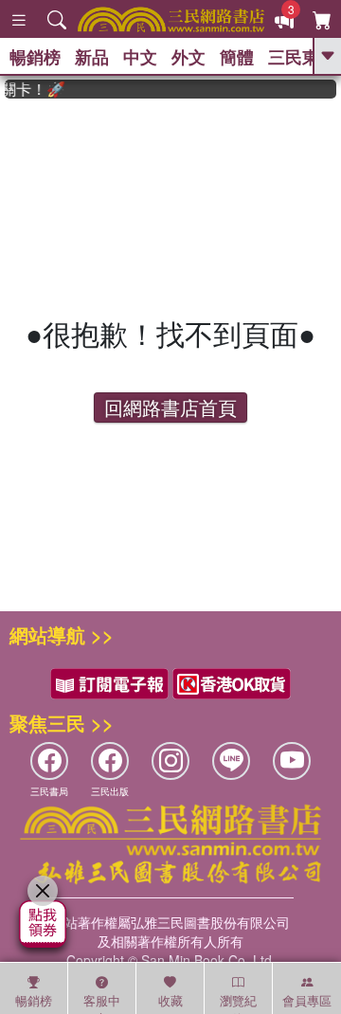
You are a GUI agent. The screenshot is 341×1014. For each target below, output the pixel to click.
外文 (188, 57)
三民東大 (302, 57)
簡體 (237, 57)
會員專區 (307, 1000)
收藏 (170, 1000)
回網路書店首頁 (170, 407)
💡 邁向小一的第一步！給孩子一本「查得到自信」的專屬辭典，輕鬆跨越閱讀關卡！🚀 (32, 89)
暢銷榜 (35, 57)
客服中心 (101, 1002)
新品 (92, 57)
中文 (140, 57)
